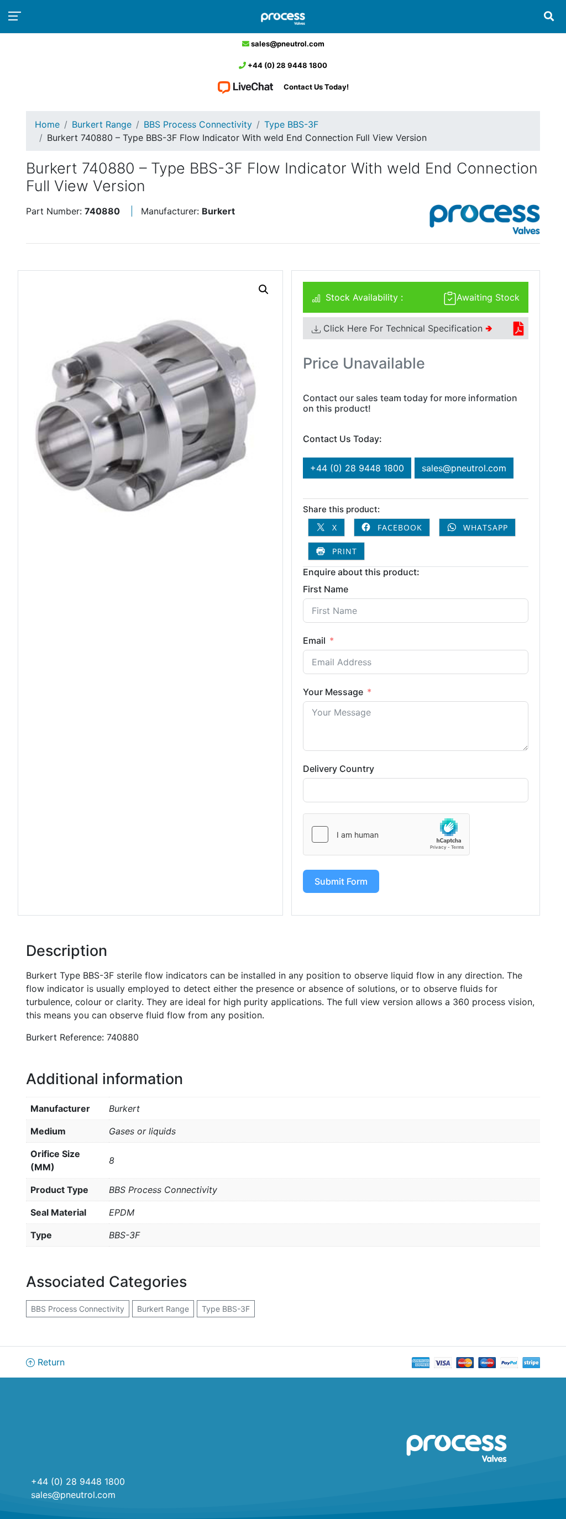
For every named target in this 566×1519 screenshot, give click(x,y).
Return (50, 1362)
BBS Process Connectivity (198, 124)
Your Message (333, 691)
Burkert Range (102, 124)
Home (47, 124)
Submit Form (341, 881)
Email (314, 640)
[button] (264, 289)
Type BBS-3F (291, 124)
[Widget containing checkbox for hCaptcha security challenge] (386, 834)
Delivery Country (338, 768)
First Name (325, 589)
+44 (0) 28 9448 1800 (286, 65)
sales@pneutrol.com (286, 43)
